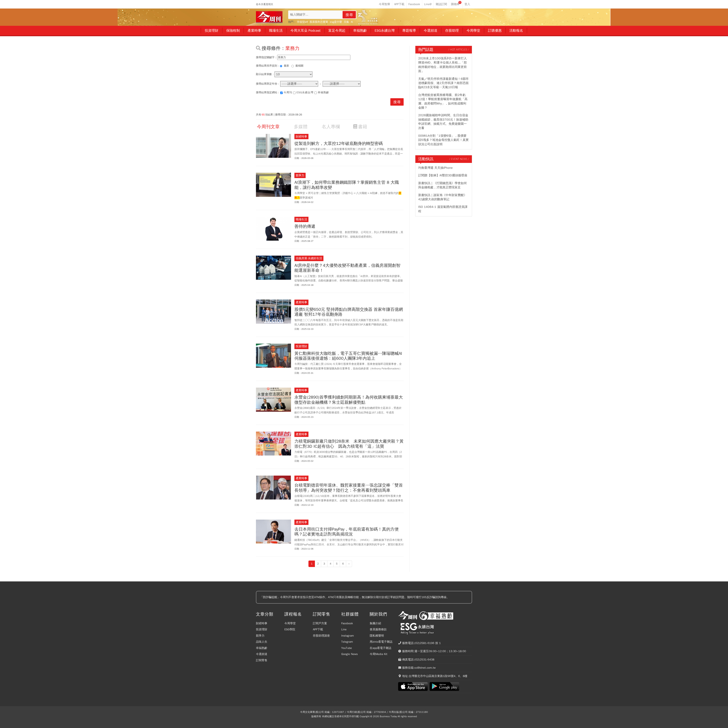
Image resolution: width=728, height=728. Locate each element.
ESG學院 (289, 629)
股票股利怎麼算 (319, 22)
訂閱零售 (261, 660)
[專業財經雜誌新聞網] (269, 17)
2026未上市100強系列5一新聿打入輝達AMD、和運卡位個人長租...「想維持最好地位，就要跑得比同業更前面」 (442, 65)
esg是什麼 (336, 22)
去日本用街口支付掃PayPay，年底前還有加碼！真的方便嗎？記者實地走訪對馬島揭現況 (346, 532)
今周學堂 (290, 623)
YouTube (346, 648)
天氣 (346, 22)
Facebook (347, 623)
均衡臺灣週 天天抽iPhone (435, 168)
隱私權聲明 (377, 635)
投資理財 (261, 629)
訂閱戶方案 (320, 623)
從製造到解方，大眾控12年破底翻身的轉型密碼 (338, 143)
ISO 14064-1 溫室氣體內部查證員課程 (443, 209)
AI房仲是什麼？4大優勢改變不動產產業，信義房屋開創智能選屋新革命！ (347, 268)
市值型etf (302, 22)
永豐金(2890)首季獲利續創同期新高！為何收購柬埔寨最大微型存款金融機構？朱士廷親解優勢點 (348, 400)
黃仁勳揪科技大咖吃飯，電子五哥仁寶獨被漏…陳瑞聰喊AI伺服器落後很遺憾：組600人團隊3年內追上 (348, 356)
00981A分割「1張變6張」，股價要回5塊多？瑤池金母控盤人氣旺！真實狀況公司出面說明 (443, 140)
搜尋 (349, 15)
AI (352, 22)
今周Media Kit (378, 654)
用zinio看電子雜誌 (381, 641)
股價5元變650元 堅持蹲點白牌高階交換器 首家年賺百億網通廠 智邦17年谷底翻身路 (348, 312)
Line (344, 629)
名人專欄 (331, 127)
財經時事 (261, 623)
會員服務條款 (378, 629)
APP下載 (318, 629)
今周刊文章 (268, 127)
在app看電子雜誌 (380, 648)
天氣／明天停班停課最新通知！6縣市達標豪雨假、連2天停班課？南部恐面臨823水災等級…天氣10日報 (443, 83)
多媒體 (301, 127)
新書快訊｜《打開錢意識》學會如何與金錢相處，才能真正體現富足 (442, 185)
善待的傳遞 (304, 226)
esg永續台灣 (305, 92)
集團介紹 (375, 623)
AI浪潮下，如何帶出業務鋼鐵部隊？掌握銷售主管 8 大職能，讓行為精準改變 (346, 185)
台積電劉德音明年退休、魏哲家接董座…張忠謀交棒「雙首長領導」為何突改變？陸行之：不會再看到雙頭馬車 (348, 488)
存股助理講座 (321, 635)
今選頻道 (261, 654)
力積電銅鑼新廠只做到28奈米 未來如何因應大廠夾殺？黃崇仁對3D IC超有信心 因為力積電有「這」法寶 (349, 444)
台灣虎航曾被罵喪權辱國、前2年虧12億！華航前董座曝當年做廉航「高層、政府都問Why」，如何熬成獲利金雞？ (443, 101)
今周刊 (288, 92)
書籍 (362, 127)
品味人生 (261, 641)
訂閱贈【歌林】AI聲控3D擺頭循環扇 (442, 175)
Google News (349, 654)
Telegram (347, 641)
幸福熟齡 (323, 92)
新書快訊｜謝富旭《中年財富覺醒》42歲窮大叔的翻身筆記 (442, 197)
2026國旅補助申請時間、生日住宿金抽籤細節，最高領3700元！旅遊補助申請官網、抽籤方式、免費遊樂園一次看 (443, 121)
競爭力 (260, 635)
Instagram (347, 635)
